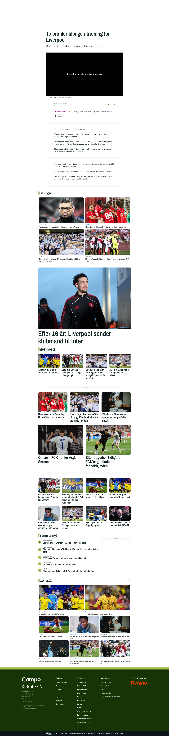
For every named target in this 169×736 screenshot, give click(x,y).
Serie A (79, 704)
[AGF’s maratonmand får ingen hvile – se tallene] (120, 361)
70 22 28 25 (81, 734)
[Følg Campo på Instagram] (23, 686)
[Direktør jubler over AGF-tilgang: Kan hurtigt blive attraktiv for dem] (96, 361)
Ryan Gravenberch (85, 111)
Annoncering (105, 678)
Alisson (59, 116)
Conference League (84, 719)
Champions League (84, 711)
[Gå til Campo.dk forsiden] (31, 682)
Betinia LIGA (81, 686)
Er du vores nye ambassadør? (111, 697)
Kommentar (60, 704)
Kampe (58, 690)
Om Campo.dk (106, 682)
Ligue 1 (79, 708)
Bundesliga (81, 700)
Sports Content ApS (27, 693)
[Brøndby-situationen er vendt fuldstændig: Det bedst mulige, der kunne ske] (72, 485)
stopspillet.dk (92, 734)
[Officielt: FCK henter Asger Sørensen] (60, 440)
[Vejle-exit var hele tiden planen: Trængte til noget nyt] (72, 361)
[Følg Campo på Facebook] (27, 686)
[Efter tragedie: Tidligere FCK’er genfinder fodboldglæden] (108, 440)
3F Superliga (81, 682)
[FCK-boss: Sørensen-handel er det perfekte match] (116, 402)
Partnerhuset (32, 707)
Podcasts (59, 700)
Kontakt (103, 689)
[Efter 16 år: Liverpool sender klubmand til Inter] (84, 298)
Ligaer (58, 697)
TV (57, 693)
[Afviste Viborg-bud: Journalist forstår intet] (49, 361)
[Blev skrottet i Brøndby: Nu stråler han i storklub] (52, 402)
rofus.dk (109, 734)
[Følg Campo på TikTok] (32, 686)
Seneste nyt (60, 686)
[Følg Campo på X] (41, 686)
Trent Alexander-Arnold (103, 111)
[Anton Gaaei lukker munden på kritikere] (96, 485)
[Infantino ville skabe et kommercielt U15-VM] (120, 513)
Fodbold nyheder (62, 682)
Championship (82, 693)
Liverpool (74, 111)
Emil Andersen (60, 106)
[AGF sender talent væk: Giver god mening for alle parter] (49, 513)
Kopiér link (111, 105)
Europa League (82, 715)
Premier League (61, 111)
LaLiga (79, 697)
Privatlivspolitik (106, 693)
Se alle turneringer (83, 722)
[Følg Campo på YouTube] (36, 686)
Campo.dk (25, 691)
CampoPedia (105, 686)
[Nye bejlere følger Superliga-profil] (96, 513)
